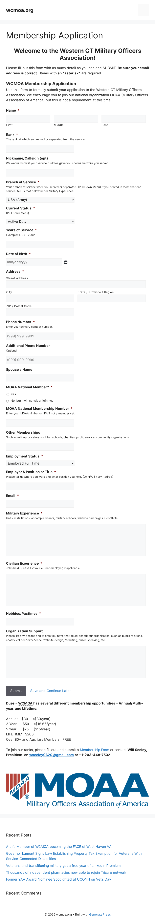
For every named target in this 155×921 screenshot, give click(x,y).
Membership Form (94, 750)
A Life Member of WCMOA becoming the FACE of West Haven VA (59, 847)
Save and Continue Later (50, 691)
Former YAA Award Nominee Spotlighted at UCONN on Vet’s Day (58, 879)
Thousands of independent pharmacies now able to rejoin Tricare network (66, 872)
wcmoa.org (20, 10)
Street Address (17, 278)
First (9, 125)
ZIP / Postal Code (18, 306)
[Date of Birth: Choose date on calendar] (66, 262)
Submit (16, 691)
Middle (59, 125)
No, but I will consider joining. (32, 400)
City (9, 292)
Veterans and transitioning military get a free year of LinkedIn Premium (63, 866)
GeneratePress (100, 914)
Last (105, 125)
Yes (13, 394)
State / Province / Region (96, 292)
